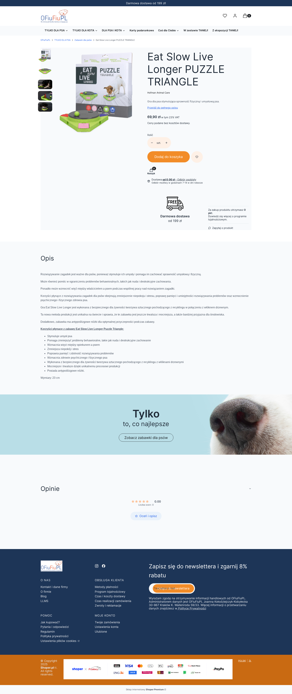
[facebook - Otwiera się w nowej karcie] (104, 566)
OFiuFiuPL (45, 40)
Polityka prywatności (54, 636)
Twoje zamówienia (107, 622)
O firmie (46, 591)
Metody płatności (106, 587)
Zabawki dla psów (83, 40)
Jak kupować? (50, 622)
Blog (43, 596)
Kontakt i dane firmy (54, 587)
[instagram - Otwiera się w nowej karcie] (97, 566)
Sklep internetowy (145, 689)
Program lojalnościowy (110, 591)
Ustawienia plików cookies (59, 641)
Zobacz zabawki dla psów (146, 437)
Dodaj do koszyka (168, 157)
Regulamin (48, 631)
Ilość (150, 134)
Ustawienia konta (106, 627)
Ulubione (101, 631)
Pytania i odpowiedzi (55, 627)
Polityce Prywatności (192, 608)
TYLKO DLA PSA (62, 40)
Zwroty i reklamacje (108, 605)
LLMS (44, 601)
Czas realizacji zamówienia (113, 601)
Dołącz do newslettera (173, 588)
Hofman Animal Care (158, 92)
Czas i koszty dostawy (110, 596)
